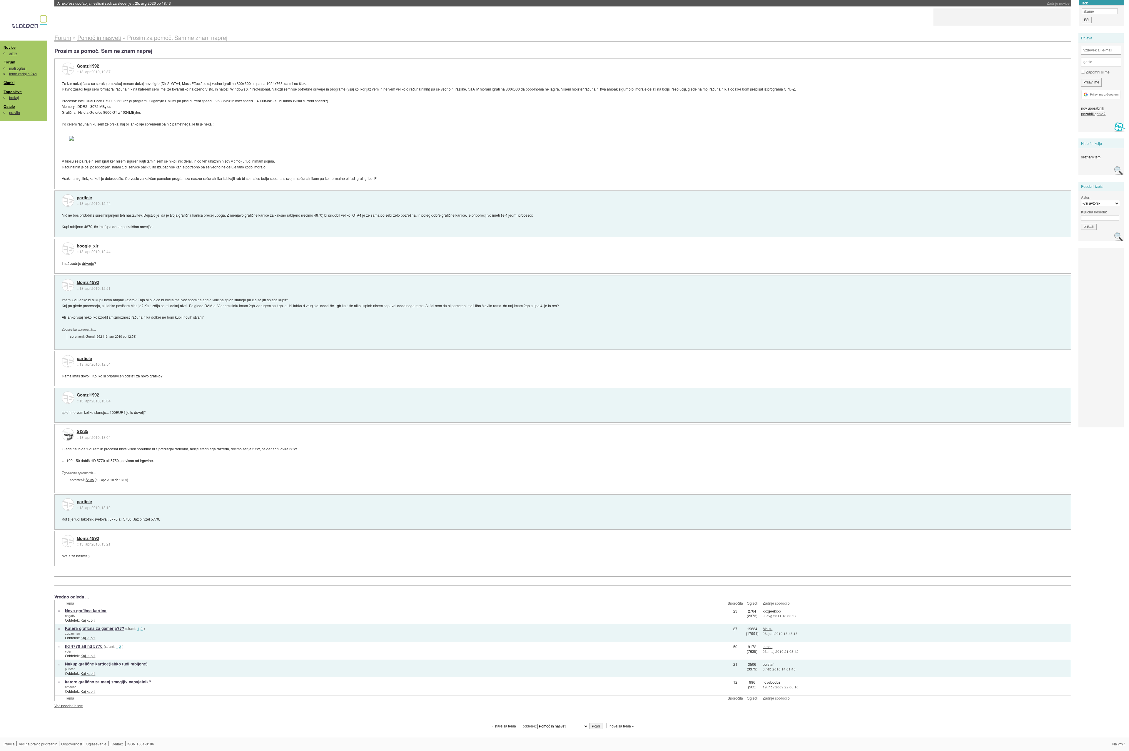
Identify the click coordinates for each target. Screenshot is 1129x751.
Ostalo (9, 106)
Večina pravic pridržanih (38, 743)
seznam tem (1090, 156)
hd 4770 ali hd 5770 (84, 646)
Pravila (9, 743)
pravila (14, 112)
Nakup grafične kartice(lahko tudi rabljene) (106, 664)
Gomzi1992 (88, 66)
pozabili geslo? (1093, 113)
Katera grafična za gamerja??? (94, 628)
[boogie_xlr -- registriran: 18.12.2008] (68, 248)
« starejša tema (504, 725)
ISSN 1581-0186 (140, 743)
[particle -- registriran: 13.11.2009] (68, 200)
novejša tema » (621, 725)
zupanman (72, 633)
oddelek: (530, 725)
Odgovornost (71, 743)
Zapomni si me (1097, 71)
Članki (9, 82)
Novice (10, 47)
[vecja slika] (98, 138)
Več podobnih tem (68, 705)
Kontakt (117, 743)
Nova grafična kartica (85, 610)
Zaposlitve (13, 91)
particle (84, 198)
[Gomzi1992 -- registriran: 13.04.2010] (68, 69)
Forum (9, 62)
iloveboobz (771, 682)
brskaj (14, 97)
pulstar (70, 668)
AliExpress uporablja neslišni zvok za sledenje (114, 3)
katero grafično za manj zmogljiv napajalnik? (108, 682)
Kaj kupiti (88, 620)
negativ (70, 615)
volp (68, 651)
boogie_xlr (87, 246)
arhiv (13, 53)
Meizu (767, 628)
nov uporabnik (1092, 108)
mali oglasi (17, 68)
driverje (88, 263)
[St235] (68, 434)
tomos (767, 646)
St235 (82, 431)
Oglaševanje (96, 743)
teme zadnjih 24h (23, 73)
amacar (70, 686)
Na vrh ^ (1118, 743)
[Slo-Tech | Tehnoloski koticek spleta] (30, 23)
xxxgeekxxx (772, 610)
